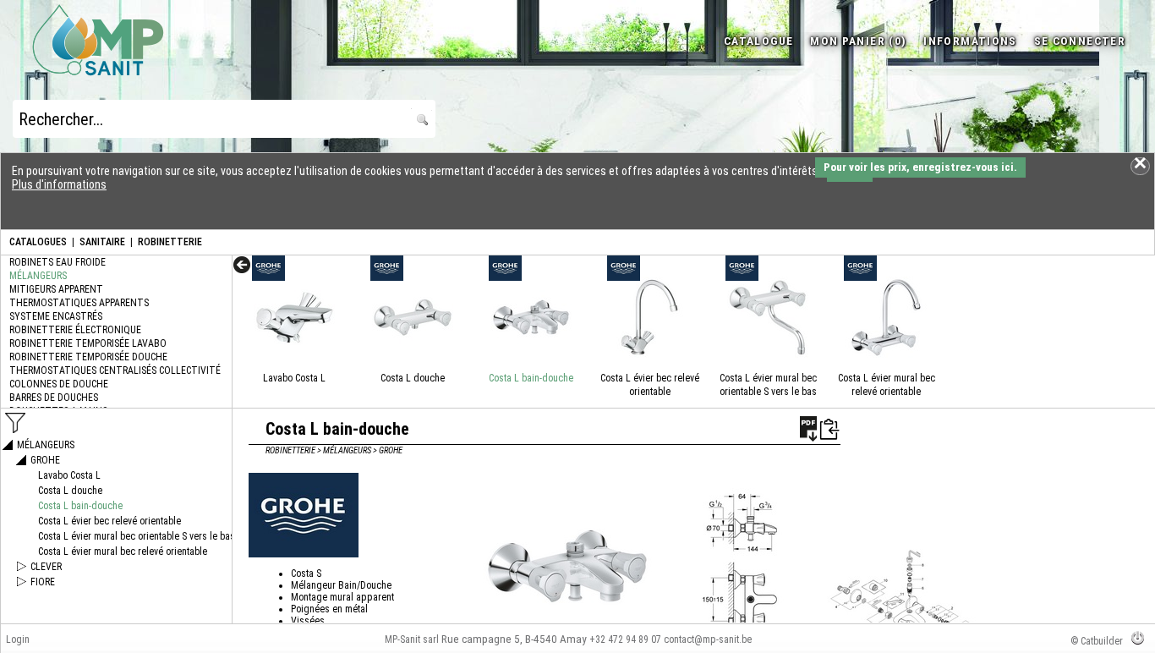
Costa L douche (412, 378)
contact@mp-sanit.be (708, 639)
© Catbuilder (1096, 641)
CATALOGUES (38, 242)
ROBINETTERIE (170, 242)
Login (18, 639)
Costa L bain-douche (531, 378)
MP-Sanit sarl (412, 639)
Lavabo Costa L (294, 378)
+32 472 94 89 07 (625, 639)
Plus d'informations (59, 184)
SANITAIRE (102, 242)
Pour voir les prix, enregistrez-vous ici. (920, 167)
